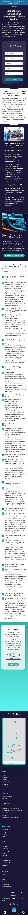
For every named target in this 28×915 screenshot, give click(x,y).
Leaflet (5, 762)
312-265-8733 (16, 1)
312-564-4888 (16, 3)
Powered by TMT (14, 895)
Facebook (10, 904)
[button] (20, 750)
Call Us (4, 912)
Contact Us (23, 912)
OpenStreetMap (15, 762)
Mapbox (11, 763)
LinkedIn (17, 904)
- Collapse (5, 271)
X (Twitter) (14, 904)
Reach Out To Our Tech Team (14, 255)
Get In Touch (13, 664)
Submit (14, 79)
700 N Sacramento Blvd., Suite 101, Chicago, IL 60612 (13, 658)
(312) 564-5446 (15, 653)
